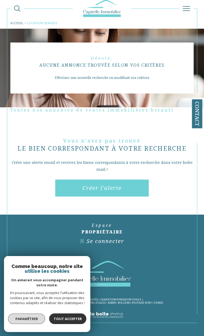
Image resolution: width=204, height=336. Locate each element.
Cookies (158, 302)
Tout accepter (68, 318)
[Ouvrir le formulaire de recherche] (17, 8)
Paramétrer (26, 318)
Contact (197, 113)
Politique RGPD (141, 302)
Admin (112, 302)
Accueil (16, 23)
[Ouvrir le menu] (186, 8)
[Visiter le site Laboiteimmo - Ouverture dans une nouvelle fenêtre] (102, 320)
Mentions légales (93, 302)
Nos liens (124, 302)
